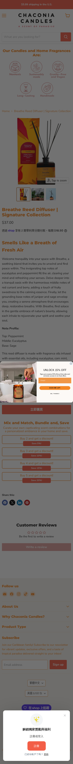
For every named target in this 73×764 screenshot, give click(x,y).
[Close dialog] (71, 363)
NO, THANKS (54, 393)
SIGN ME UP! (54, 388)
